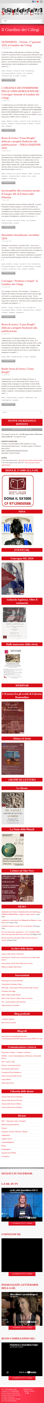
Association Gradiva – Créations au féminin (16, 1052)
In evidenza (24, 75)
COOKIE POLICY (28, 1389)
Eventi (22, 70)
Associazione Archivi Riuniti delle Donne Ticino (17, 963)
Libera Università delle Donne (11, 1076)
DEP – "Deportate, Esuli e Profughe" (13, 1121)
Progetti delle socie (6, 400)
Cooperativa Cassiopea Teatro (11, 984)
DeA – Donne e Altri (8, 1062)
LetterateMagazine (7, 1142)
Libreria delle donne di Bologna (12, 1097)
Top (28, 1393)
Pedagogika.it (6, 1149)
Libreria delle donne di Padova (11, 1107)
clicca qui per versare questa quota (30, 460)
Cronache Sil (16, 70)
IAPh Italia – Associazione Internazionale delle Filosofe (19, 988)
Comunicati (9, 220)
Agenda (3, 70)
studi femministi (13, 178)
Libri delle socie (13, 269)
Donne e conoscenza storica (11, 1065)
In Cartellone (16, 75)
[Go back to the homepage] (21, 14)
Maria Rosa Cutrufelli (8, 1022)
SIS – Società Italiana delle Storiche (13, 1002)
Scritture (34, 176)
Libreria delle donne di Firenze (11, 1100)
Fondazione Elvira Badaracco (11, 1072)
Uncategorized (19, 312)
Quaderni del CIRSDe (8, 1153)
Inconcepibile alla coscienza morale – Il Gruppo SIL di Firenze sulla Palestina (21, 194)
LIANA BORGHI (29, 397)
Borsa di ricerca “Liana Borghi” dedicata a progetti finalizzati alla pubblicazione (19, 328)
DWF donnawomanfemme (10, 1124)
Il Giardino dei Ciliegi (6, 75)
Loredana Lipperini (7, 1019)
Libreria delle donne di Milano (11, 1104)
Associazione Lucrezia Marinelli (12, 981)
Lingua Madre (6, 1079)
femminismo (29, 73)
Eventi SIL (19, 73)
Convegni (15, 121)
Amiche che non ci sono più (14, 173)
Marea (3, 1146)
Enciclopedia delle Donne (10, 1069)
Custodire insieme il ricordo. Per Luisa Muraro (16, 926)
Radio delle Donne (7, 1083)
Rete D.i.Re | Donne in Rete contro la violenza (17, 998)
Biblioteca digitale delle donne (11, 967)
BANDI (30, 173)
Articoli (3, 220)
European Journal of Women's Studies (14, 1132)
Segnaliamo (9, 126)
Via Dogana (5, 1156)
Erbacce (4, 1128)
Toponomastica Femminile (10, 1005)
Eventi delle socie (29, 70)
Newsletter (24, 269)
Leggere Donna (6, 1139)
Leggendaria (5, 1135)
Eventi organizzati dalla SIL (8, 73)
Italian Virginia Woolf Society (11, 995)
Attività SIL (9, 70)
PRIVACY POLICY (29, 1391)
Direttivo (23, 220)
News (2, 126)
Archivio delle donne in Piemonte (12, 954)
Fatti (24, 73)
